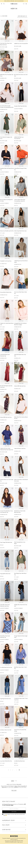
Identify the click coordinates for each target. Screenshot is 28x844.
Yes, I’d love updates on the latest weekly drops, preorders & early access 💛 (14, 815)
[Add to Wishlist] (12, 21)
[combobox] (22, 16)
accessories (16, 787)
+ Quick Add (7, 72)
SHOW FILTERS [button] (4, 16)
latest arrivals (4, 787)
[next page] (19, 769)
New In (16, 786)
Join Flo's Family (8, 801)
